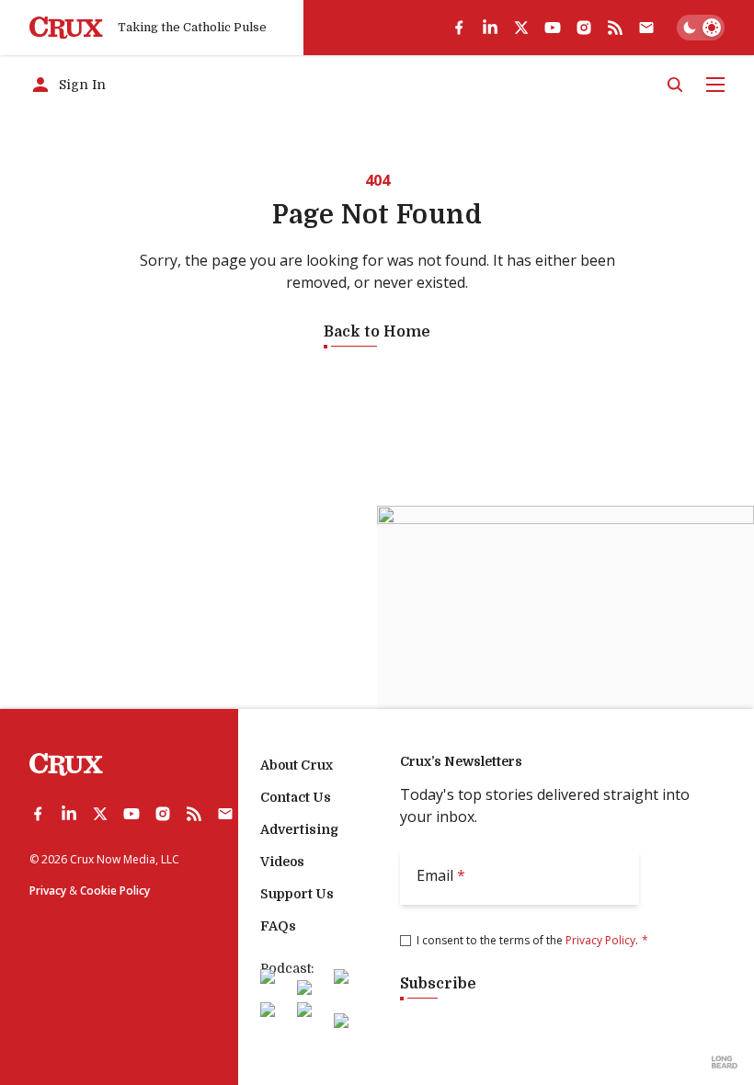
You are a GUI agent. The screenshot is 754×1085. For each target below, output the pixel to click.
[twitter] (521, 27)
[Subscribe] (646, 27)
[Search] (675, 84)
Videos (282, 861)
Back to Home (377, 332)
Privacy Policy (600, 940)
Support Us (297, 893)
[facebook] (458, 27)
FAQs (278, 926)
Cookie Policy (115, 890)
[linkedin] (490, 27)
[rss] (615, 27)
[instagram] (584, 27)
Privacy (47, 890)
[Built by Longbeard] (724, 1062)
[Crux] (66, 28)
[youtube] (552, 27)
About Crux (296, 765)
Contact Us (295, 797)
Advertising (299, 829)
